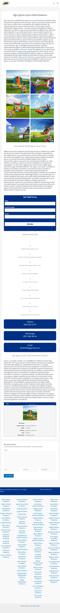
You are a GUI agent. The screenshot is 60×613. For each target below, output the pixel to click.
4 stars (48, 405)
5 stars (52, 405)
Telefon (7, 214)
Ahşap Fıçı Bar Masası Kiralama (38, 539)
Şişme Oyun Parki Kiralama (22, 505)
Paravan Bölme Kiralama (6, 556)
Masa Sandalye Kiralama (22, 527)
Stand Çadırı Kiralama (22, 567)
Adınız (6, 201)
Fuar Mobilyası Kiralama (54, 567)
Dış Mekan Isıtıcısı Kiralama (54, 533)
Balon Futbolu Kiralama (6, 505)
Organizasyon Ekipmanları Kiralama (38, 529)
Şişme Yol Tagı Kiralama (54, 544)
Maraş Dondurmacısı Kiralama (38, 563)
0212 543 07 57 (48, 489)
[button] (57, 3)
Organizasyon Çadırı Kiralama (22, 536)
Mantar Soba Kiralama (37, 568)
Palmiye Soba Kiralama (6, 531)
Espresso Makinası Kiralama (6, 536)
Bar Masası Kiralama (22, 558)
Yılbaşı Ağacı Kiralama (6, 500)
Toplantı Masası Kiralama (53, 524)
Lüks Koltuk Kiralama (38, 573)
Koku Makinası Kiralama (6, 547)
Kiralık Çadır (22, 514)
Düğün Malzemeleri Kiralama (22, 582)
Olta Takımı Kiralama (6, 526)
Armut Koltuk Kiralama (22, 546)
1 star (36, 405)
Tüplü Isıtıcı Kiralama (38, 592)
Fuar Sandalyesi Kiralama (38, 587)
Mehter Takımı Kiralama (54, 558)
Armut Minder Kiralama (22, 541)
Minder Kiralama (22, 549)
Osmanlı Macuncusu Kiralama (38, 550)
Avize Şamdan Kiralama (54, 577)
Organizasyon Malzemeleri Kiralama (22, 575)
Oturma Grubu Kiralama (38, 500)
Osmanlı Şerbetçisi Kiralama (38, 556)
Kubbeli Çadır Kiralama (54, 572)
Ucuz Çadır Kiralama (38, 596)
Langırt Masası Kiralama (54, 581)
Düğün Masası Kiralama (54, 528)
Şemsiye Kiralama (22, 523)
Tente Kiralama (22, 509)
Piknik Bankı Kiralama (38, 578)
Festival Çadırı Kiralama (22, 518)
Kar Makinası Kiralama (6, 519)
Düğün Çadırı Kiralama (37, 510)
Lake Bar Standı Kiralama (54, 519)
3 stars (44, 405)
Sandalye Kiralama (22, 532)
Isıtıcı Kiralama (22, 571)
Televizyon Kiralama (6, 551)
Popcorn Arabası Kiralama (54, 549)
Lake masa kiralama (54, 510)
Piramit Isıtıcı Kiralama (38, 544)
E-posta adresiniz (10, 207)
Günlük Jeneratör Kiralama (6, 514)
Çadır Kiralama (22, 511)
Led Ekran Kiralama (6, 542)
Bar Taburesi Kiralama (22, 562)
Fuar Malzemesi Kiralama (54, 563)
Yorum (6, 450)
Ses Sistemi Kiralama (54, 505)
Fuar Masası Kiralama (38, 582)
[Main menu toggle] (53, 3)
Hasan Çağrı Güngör (34, 606)
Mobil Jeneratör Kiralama (54, 553)
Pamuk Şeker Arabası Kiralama (38, 514)
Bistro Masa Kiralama (22, 553)
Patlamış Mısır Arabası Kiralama (38, 524)
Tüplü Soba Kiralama (54, 500)
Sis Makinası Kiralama (6, 510)
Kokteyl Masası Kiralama (38, 519)
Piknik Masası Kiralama (38, 535)
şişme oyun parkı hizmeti (27, 51)
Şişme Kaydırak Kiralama (22, 500)
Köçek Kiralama (6, 523)
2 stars (40, 405)
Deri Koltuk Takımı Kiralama (38, 505)
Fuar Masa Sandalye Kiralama (54, 538)
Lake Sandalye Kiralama (54, 514)
